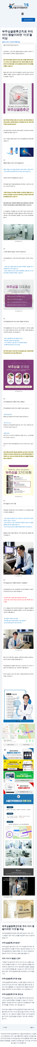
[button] (22, 14)
